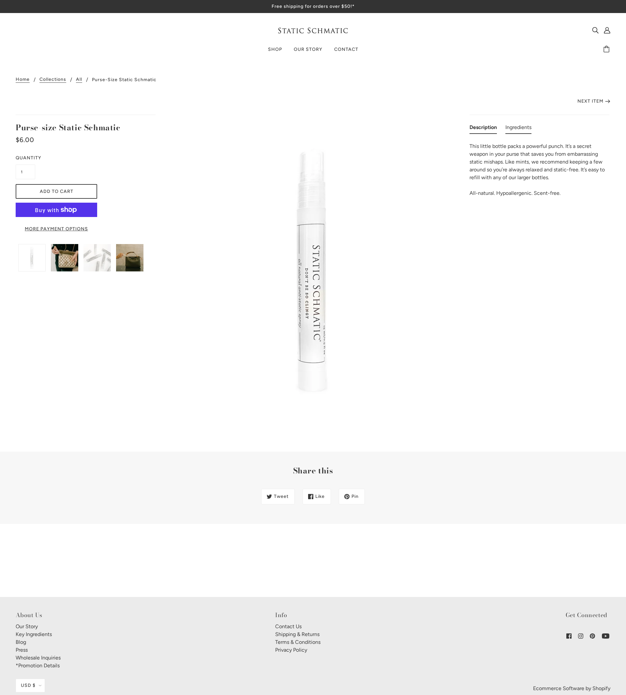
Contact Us (288, 626)
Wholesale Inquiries (38, 658)
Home (23, 79)
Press (22, 650)
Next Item (590, 101)
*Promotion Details (38, 665)
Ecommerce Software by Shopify (571, 688)
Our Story (27, 626)
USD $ (28, 685)
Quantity (25, 158)
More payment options (56, 229)
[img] (595, 29)
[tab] (483, 128)
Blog (21, 642)
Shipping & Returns (297, 634)
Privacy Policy (291, 650)
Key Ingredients (34, 634)
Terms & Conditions (297, 642)
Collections (52, 79)
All (79, 79)
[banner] (313, 30)
